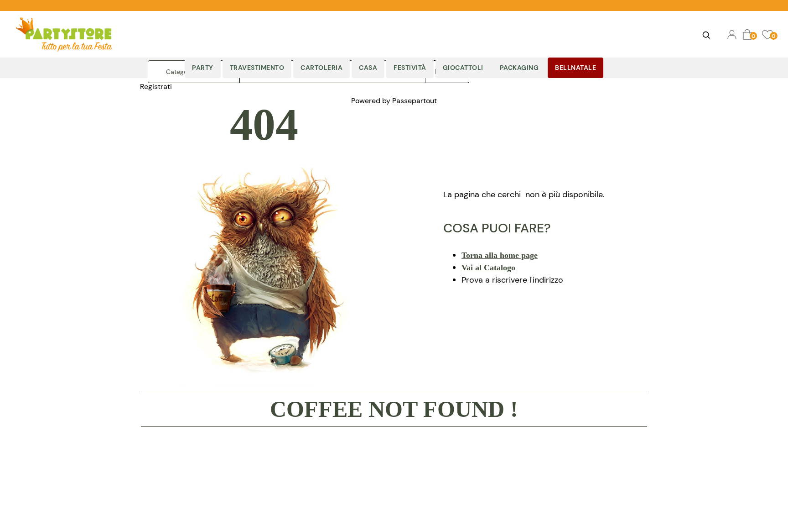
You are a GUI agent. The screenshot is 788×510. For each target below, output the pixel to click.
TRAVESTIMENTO (257, 67)
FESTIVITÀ (410, 67)
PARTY (202, 67)
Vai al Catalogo (488, 267)
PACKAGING (519, 67)
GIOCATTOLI (463, 67)
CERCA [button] (706, 35)
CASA (368, 67)
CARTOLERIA (321, 67)
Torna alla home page (499, 255)
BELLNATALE (575, 67)
